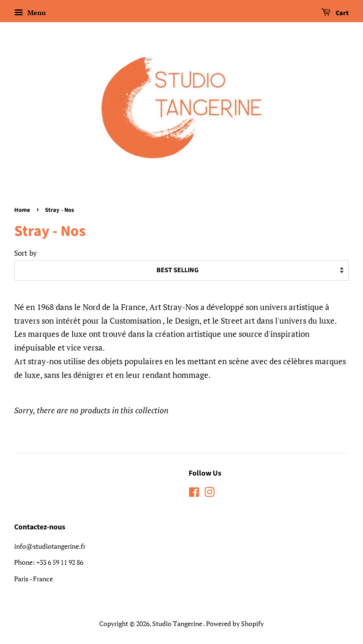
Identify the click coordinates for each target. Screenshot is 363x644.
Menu (36, 12)
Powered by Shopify (235, 623)
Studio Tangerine (177, 623)
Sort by (25, 253)
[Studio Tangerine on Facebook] (194, 493)
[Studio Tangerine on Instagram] (209, 493)
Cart (341, 13)
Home (22, 210)
